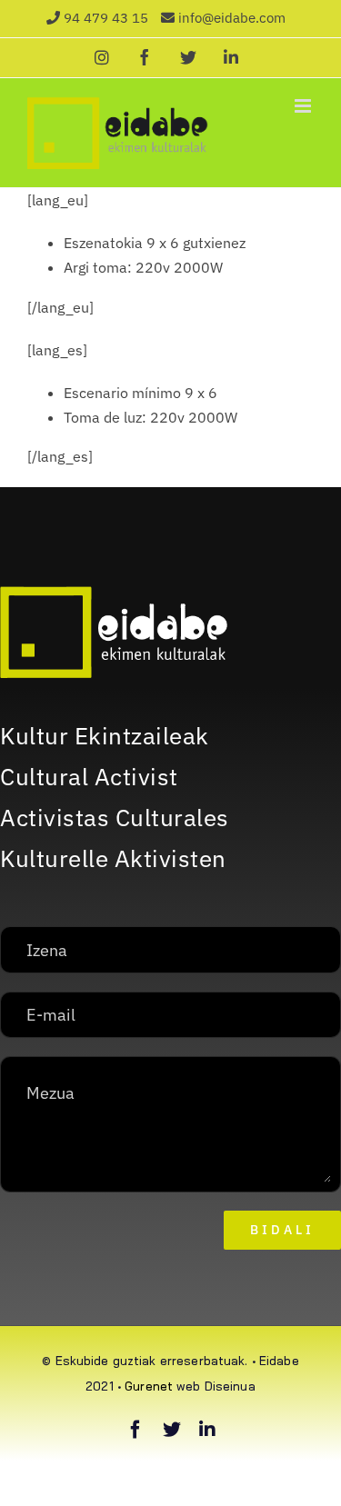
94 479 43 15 (106, 17)
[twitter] (172, 1430)
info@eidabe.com (232, 17)
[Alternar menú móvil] (304, 105)
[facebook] (135, 1430)
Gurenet (149, 1386)
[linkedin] (207, 1430)
